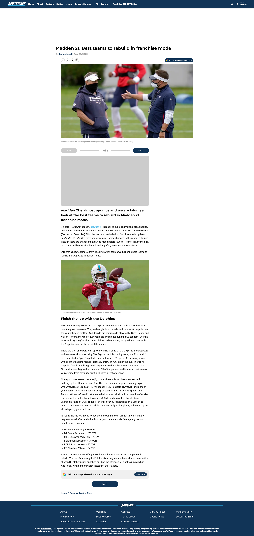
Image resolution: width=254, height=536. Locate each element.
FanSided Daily (184, 511)
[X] (232, 4)
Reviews (50, 4)
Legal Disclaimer (185, 516)
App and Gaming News (81, 493)
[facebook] (237, 4)
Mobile (69, 4)
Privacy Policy (103, 516)
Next (140, 150)
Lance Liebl (65, 54)
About (40, 4)
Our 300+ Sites (157, 511)
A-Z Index (101, 521)
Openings (101, 511)
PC (97, 4)
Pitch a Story (67, 516)
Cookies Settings (130, 521)
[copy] (77, 60)
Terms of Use (128, 516)
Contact (125, 511)
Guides (59, 4)
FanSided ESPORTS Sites (125, 4)
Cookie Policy (157, 516)
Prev (69, 150)
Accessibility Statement (72, 521)
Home (31, 4)
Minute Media (46, 529)
